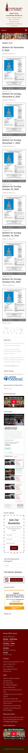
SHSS (10, 43)
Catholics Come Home (11, 721)
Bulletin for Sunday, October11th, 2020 (11, 280)
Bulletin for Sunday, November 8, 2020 (11, 95)
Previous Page (8, 505)
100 (8, 333)
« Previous (5, 328)
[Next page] (6, 88)
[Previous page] (4, 88)
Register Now (7, 388)
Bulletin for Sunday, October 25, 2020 (11, 188)
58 (17, 329)
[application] (14, 734)
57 (14, 329)
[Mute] (20, 738)
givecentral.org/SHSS (9, 440)
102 (16, 333)
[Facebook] (5, 619)
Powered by (8, 452)
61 (7, 331)
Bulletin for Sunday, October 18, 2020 (11, 234)
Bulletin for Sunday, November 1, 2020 (11, 141)
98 (21, 331)
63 (14, 331)
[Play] (5, 738)
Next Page (20, 505)
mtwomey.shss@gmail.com (11, 366)
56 (10, 329)
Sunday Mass (18, 470)
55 (7, 329)
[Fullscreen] (23, 738)
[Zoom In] (17, 88)
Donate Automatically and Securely (13, 374)
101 (12, 333)
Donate (8, 448)
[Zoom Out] (15, 88)
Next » (21, 333)
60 (4, 331)
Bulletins (9, 91)
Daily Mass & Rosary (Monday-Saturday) (18, 462)
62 (11, 331)
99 (4, 333)
